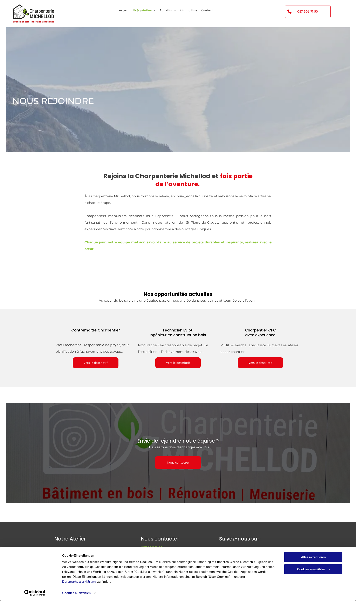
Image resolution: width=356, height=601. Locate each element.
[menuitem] (122, 11)
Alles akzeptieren (313, 557)
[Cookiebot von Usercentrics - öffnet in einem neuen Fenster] (35, 593)
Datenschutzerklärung (79, 581)
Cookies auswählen (76, 593)
